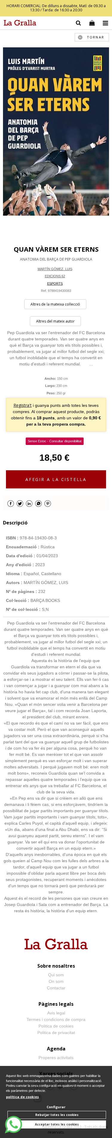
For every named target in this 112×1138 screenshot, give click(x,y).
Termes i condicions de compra (56, 1019)
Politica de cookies (56, 1026)
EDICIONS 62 (55, 276)
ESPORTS (55, 283)
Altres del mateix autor (55, 321)
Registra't (22, 405)
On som (56, 981)
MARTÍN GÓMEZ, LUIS (55, 269)
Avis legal (56, 1013)
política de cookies (22, 1097)
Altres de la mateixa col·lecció (55, 304)
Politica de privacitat (56, 1032)
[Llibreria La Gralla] (18, 23)
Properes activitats (56, 1057)
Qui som (56, 974)
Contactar (56, 988)
